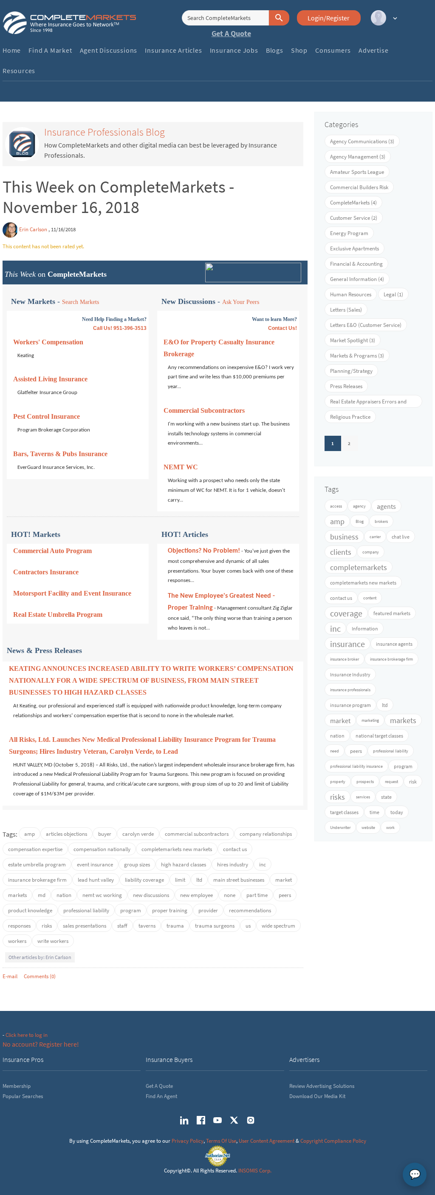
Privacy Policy (187, 1140)
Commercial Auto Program (52, 550)
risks (47, 925)
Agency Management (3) (357, 156)
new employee (196, 895)
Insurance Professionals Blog (104, 132)
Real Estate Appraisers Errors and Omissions (368, 403)
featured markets (391, 613)
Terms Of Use (221, 1140)
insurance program (350, 705)
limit (180, 879)
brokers (381, 521)
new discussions (151, 895)
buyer (104, 833)
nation (63, 895)
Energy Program (349, 233)
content (369, 598)
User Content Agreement (266, 1140)
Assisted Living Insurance (50, 379)
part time (257, 895)
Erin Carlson (33, 229)
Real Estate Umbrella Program (57, 614)
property (337, 781)
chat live (401, 537)
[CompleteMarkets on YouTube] (217, 1120)
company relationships (266, 833)
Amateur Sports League (357, 172)
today (396, 812)
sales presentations (84, 925)
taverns (146, 925)
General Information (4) (357, 279)
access (336, 506)
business (344, 537)
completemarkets (358, 567)
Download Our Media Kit (317, 1096)
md (41, 895)
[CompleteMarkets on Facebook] (201, 1120)
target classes (344, 812)
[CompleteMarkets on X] (234, 1120)
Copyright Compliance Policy (333, 1140)
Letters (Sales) (346, 309)
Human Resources (350, 294)
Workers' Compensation (48, 342)
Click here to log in (27, 1035)
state (386, 797)
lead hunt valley (96, 879)
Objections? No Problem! (204, 551)
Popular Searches (23, 1096)
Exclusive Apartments (354, 248)
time (374, 812)
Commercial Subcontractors (204, 410)
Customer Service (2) (353, 217)
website (368, 827)
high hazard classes (183, 864)
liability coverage (144, 879)
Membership (17, 1086)
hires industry (232, 864)
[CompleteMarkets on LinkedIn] (184, 1120)
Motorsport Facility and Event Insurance (72, 593)
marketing (370, 720)
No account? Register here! (41, 1044)
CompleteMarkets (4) (353, 202)
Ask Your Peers (240, 302)
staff (122, 925)
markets (17, 895)
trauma (175, 925)
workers (17, 941)
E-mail (10, 976)
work (390, 827)
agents (386, 506)
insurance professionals (350, 690)
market (283, 879)
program (130, 910)
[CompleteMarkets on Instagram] (250, 1120)
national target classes (379, 735)
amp (29, 833)
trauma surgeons (214, 925)
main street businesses (238, 879)
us (248, 925)
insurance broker (344, 659)
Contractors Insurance (46, 572)
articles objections (66, 833)
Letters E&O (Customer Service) (365, 325)
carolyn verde (138, 833)
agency (359, 506)
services (363, 797)
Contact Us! (282, 328)
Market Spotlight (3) (352, 340)
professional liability (86, 910)
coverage (346, 613)
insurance (347, 644)
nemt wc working (102, 895)
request (391, 781)
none (229, 895)
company (370, 552)
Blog (360, 521)
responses (19, 925)
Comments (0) (40, 976)
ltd (199, 879)
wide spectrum (278, 925)
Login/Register (329, 18)
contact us (235, 849)
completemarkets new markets (176, 849)
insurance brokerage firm (37, 879)
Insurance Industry (350, 674)
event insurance (95, 864)
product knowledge (30, 910)
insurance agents (394, 644)
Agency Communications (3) (362, 141)
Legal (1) (393, 294)
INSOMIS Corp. (254, 1170)
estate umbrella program (37, 864)
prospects (365, 781)
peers (285, 895)
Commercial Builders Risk (359, 187)
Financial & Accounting (356, 263)
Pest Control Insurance (46, 416)
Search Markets (80, 302)
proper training (169, 910)
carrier (375, 536)
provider (208, 910)
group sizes (137, 864)
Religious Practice (350, 416)
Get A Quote (231, 33)
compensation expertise (35, 849)
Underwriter (340, 827)
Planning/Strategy (351, 371)
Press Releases (346, 386)
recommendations (250, 910)
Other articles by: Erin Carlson (39, 957)
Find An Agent (161, 1096)
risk (413, 781)
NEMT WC (181, 467)
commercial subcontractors (197, 833)
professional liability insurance (356, 766)
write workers (52, 941)
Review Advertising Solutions (321, 1086)
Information (365, 628)
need (334, 751)
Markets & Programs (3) (357, 355)
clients (340, 552)
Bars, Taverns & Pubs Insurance (60, 453)
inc (262, 864)
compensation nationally (101, 849)
